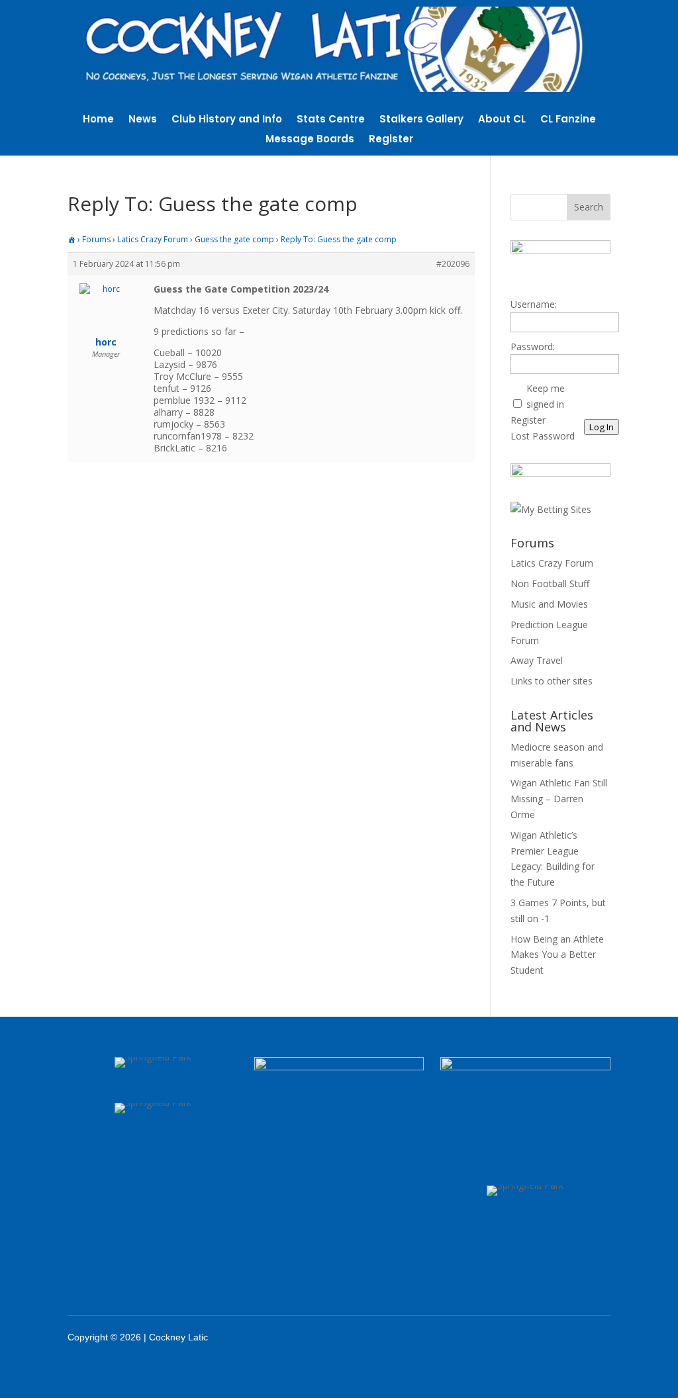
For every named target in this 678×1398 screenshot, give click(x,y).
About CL (502, 120)
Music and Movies (549, 604)
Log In (601, 427)
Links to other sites (551, 681)
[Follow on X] (542, 1337)
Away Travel (536, 660)
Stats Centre (331, 120)
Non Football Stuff (549, 583)
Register (391, 140)
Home (98, 120)
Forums (96, 239)
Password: (532, 346)
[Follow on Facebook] (507, 1337)
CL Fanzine (568, 120)
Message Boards (310, 140)
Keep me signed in (545, 396)
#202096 (452, 263)
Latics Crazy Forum (152, 239)
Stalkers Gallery (421, 120)
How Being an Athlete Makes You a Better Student (557, 955)
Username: (533, 304)
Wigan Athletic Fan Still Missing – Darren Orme (558, 798)
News (142, 120)
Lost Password (542, 436)
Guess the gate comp (234, 239)
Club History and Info (226, 120)
